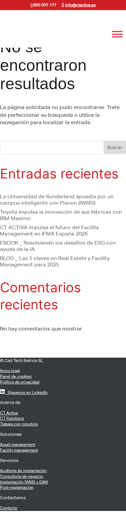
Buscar (114, 147)
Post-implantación (17, 487)
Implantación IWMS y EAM (24, 482)
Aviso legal (10, 370)
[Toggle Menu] (117, 34)
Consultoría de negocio (21, 476)
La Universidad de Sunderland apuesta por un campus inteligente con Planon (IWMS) (57, 199)
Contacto (8, 508)
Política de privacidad (19, 382)
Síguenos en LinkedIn (26, 392)
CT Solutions (12, 418)
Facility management (19, 450)
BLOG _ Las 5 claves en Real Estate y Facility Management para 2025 (55, 261)
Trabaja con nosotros (19, 424)
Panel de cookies (16, 376)
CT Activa (9, 413)
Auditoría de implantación (23, 470)
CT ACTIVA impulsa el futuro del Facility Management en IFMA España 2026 (49, 230)
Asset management (17, 444)
